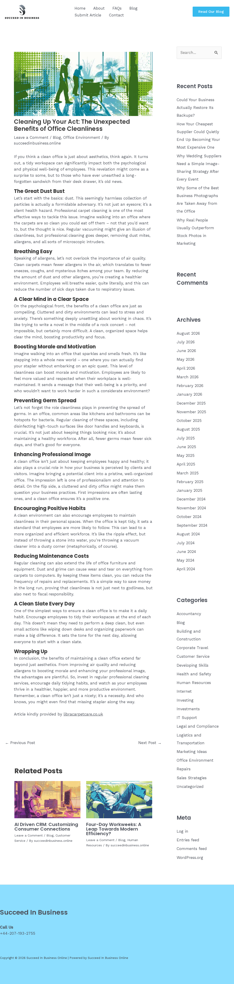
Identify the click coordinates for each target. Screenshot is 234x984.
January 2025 (189, 490)
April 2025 (186, 464)
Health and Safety (194, 674)
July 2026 (186, 342)
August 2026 (188, 333)
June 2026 (186, 350)
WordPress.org (190, 857)
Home (79, 8)
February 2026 (190, 385)
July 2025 (186, 438)
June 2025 (186, 447)
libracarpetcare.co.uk (83, 714)
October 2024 (189, 516)
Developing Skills (192, 665)
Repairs (184, 769)
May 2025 (185, 455)
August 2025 (188, 429)
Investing (185, 700)
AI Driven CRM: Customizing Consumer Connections (46, 826)
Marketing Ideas (192, 751)
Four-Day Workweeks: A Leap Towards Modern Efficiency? (113, 829)
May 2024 (185, 560)
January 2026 (189, 394)
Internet (184, 691)
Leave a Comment (31, 137)
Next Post (150, 742)
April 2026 (186, 368)
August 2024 (188, 534)
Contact (116, 15)
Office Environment (81, 137)
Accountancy (189, 613)
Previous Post (20, 742)
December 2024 (191, 499)
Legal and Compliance (198, 726)
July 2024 (186, 543)
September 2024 (192, 525)
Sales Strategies (192, 778)
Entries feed (188, 840)
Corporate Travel (192, 647)
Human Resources (194, 682)
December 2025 (191, 403)
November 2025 (191, 412)
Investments (188, 709)
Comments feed (192, 848)
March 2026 (188, 377)
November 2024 (191, 508)
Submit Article (87, 15)
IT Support (187, 717)
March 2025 (188, 473)
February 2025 (190, 481)
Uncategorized (190, 786)
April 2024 (186, 569)
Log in (182, 831)
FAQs (117, 8)
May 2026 (185, 359)
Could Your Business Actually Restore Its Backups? (195, 107)
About (99, 8)
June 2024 (186, 551)
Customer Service (193, 656)
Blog (133, 8)
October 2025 (189, 420)
